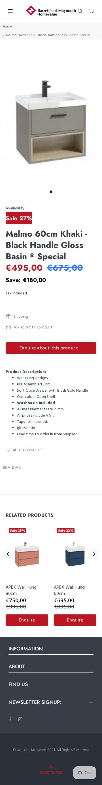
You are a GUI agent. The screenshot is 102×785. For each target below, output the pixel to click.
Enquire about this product (49, 348)
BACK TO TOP (51, 772)
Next (93, 553)
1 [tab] (51, 191)
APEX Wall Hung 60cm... (69, 590)
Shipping (21, 316)
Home (7, 26)
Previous (8, 553)
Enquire (27, 620)
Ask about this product (33, 327)
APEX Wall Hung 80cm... (21, 590)
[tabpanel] (51, 122)
